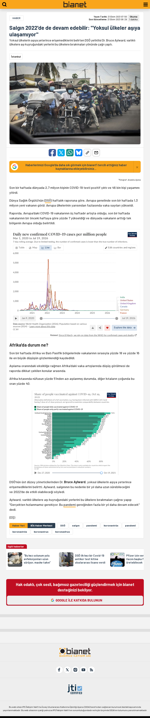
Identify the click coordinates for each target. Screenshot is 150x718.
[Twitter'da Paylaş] (61, 152)
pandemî (130, 525)
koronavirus (41, 531)
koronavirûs (111, 525)
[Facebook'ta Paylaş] (52, 152)
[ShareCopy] (87, 152)
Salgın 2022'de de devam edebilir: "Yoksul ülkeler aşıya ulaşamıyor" (74, 30)
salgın (76, 525)
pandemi (69, 505)
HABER (16, 18)
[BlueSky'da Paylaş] (78, 152)
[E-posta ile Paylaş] (96, 152)
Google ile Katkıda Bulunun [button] (79, 600)
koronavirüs (19, 531)
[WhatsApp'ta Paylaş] (70, 152)
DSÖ (48, 200)
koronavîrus (62, 531)
